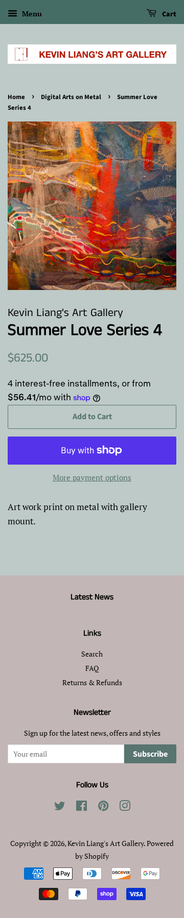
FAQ (92, 668)
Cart (168, 14)
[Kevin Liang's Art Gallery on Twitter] (59, 807)
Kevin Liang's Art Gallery (105, 843)
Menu (31, 13)
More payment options (92, 477)
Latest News (92, 597)
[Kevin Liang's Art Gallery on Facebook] (81, 807)
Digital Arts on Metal (71, 97)
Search (92, 654)
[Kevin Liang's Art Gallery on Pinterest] (103, 807)
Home (16, 97)
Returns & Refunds (92, 682)
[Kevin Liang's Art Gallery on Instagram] (124, 807)
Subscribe (150, 754)
